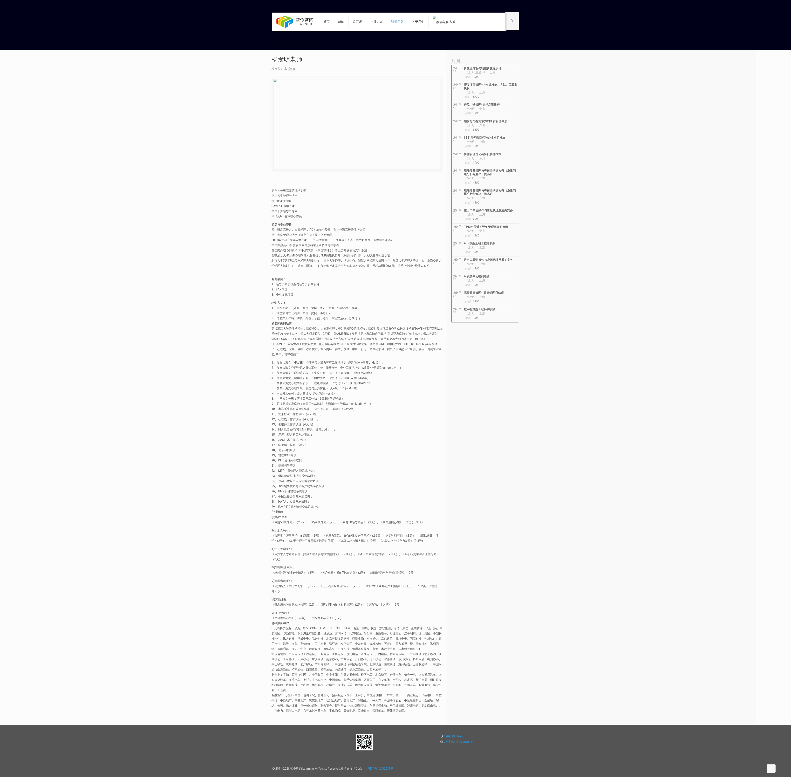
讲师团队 (292, 41)
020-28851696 (453, 736)
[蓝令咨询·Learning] (294, 22)
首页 (275, 41)
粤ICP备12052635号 (380, 768)
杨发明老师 (335, 41)
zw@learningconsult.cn (459, 741)
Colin (291, 68)
